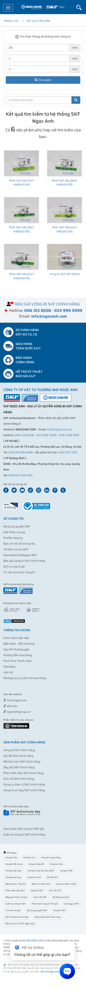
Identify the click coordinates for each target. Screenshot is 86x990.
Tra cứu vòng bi (13, 910)
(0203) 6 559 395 (20, 475)
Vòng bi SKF (59, 910)
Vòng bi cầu (11, 857)
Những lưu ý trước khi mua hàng (24, 678)
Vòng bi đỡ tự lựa (14, 864)
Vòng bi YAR (66, 870)
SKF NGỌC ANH (35, 940)
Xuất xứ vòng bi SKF (15, 903)
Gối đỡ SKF (52, 877)
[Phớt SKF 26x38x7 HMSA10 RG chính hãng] (21, 210)
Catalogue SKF (71, 903)
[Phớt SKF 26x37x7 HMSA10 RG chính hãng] (21, 163)
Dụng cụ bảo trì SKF (66, 884)
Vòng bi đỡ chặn (13, 870)
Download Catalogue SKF (20, 555)
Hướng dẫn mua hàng (17, 655)
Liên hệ (8, 672)
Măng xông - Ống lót (15, 884)
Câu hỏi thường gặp (16, 649)
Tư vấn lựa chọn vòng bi (19, 572)
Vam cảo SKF (40, 897)
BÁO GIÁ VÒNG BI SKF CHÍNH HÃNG (47, 304)
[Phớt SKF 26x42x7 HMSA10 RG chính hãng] (64, 210)
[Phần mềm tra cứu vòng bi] (16, 725)
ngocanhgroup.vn (18, 711)
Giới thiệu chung (14, 532)
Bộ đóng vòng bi (61, 897)
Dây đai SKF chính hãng (19, 767)
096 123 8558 (24, 435)
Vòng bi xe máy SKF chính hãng (24, 790)
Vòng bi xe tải (34, 877)
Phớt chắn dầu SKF (15, 890)
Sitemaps (9, 666)
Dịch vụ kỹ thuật (14, 566)
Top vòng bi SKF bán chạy (47, 917)
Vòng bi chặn (56, 864)
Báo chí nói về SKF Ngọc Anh (20, 923)
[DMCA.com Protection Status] (14, 620)
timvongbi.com (16, 700)
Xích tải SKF (55, 890)
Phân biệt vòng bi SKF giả (45, 903)
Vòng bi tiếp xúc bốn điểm (41, 870)
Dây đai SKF (37, 890)
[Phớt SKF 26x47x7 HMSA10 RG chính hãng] (21, 257)
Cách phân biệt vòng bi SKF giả (23, 828)
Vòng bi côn (29, 857)
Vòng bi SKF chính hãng (19, 750)
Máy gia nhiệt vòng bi (16, 897)
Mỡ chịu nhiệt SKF (41, 884)
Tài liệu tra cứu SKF (15, 549)
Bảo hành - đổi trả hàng (19, 643)
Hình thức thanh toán (17, 661)
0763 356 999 (69, 435)
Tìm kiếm (44, 80)
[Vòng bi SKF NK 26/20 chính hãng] (64, 257)
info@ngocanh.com (59, 429)
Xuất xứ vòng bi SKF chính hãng (24, 834)
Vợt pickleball (28, 694)
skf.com (11, 706)
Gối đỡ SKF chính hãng (18, 756)
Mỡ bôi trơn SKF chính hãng (21, 761)
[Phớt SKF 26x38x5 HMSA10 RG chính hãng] (64, 163)
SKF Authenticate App (16, 917)
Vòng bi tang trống (50, 857)
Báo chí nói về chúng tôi (19, 543)
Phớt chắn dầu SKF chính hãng (23, 773)
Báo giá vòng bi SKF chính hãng (24, 560)
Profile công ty (13, 538)
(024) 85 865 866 (20, 452)
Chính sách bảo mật (16, 638)
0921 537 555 (68, 452)
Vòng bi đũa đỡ (36, 864)
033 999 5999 (46, 435)
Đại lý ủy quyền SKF (16, 526)
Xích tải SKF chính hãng (18, 778)
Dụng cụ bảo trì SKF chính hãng (24, 784)
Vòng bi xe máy (13, 877)
